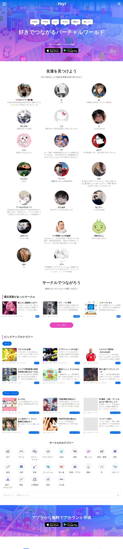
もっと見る (61, 325)
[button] (4, 4)
